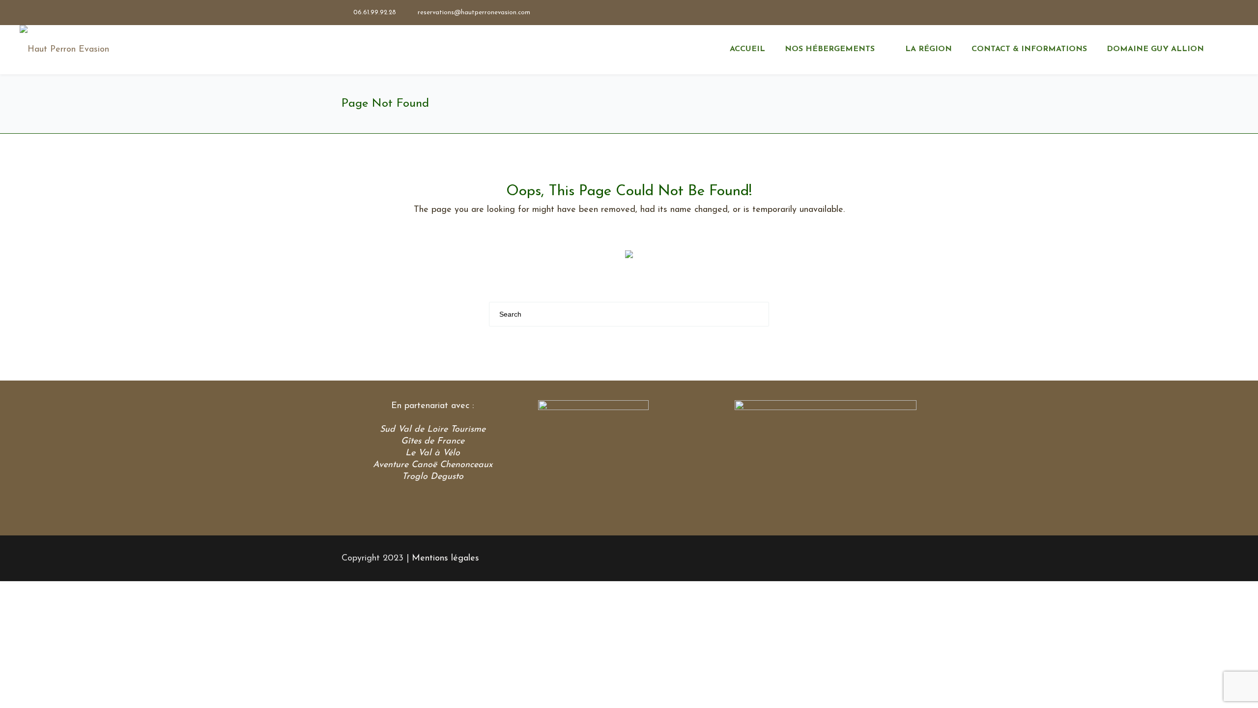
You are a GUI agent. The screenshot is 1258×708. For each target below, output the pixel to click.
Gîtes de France (432, 441)
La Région (928, 49)
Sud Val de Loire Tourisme (433, 429)
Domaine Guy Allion (1155, 49)
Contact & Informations (1029, 49)
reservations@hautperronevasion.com (474, 12)
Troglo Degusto (432, 476)
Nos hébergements (830, 49)
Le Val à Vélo (432, 453)
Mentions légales (445, 558)
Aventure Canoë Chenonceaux (432, 465)
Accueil (747, 49)
